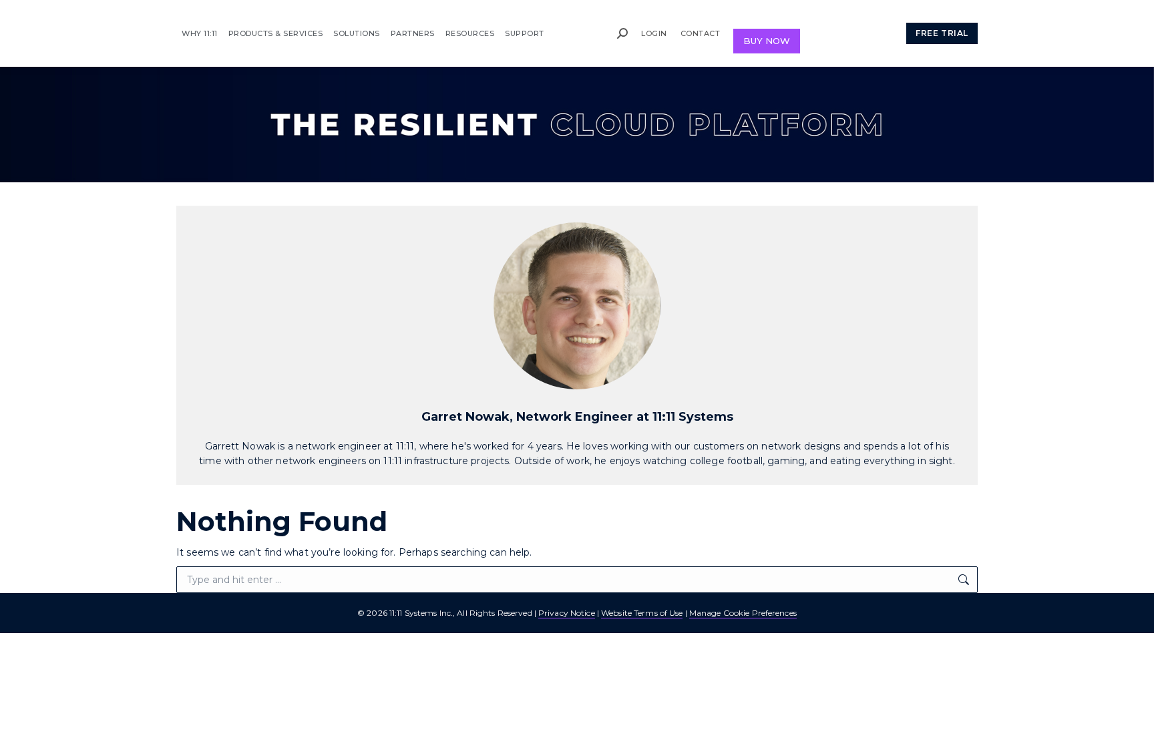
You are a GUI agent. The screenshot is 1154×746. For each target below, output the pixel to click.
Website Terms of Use (642, 613)
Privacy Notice (566, 613)
